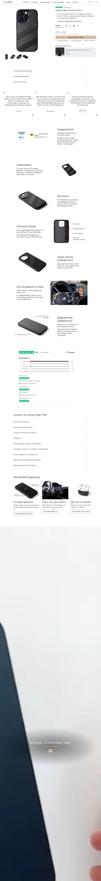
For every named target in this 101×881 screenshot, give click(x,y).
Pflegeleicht (18, 438)
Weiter (88, 490)
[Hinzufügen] (94, 55)
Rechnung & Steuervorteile (23, 427)
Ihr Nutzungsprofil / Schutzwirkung (26, 454)
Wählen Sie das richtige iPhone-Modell (27, 460)
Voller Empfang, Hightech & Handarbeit (27, 444)
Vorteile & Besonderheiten (23, 71)
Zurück (3, 29)
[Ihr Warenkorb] (96, 2)
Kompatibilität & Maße (21, 76)
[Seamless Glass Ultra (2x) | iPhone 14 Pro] (59, 52)
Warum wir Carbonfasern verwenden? (70, 21)
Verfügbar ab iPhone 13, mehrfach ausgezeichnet (31, 449)
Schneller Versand (20, 82)
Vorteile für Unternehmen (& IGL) (25, 433)
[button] (26, 2)
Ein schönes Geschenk (21, 422)
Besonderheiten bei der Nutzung (25, 465)
